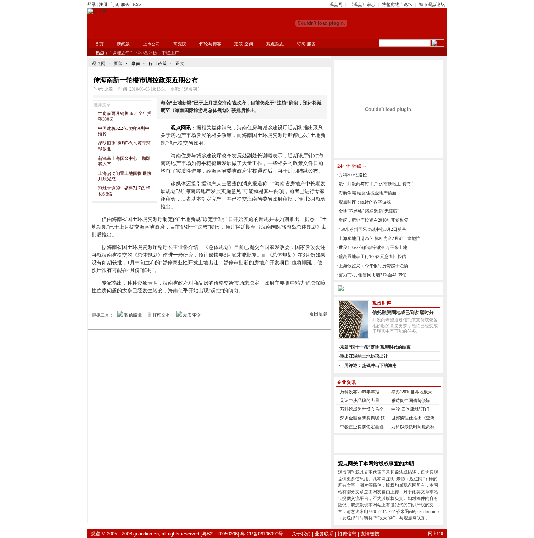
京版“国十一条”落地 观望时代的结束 (375, 347)
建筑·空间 (243, 44)
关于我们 (301, 534)
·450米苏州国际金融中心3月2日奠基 (371, 229)
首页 (99, 44)
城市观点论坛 (432, 4)
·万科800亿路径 (352, 174)
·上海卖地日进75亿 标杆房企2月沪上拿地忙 (378, 238)
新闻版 (123, 44)
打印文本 (161, 315)
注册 (103, 4)
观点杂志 (275, 44)
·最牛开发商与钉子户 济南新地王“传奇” (375, 183)
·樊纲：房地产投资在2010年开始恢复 (372, 220)
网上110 (435, 533)
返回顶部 (318, 313)
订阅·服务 (120, 4)
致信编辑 (133, 315)
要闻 (118, 63)
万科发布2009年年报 (359, 391)
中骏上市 (170, 52)
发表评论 (192, 315)
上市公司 (151, 44)
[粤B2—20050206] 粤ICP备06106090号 (242, 534)
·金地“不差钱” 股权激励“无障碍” (368, 211)
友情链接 (369, 534)
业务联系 (324, 534)
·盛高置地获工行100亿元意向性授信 (371, 256)
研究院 (179, 44)
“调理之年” (121, 52)
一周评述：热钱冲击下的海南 (368, 365)
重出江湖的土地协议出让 (364, 356)
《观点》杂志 (362, 4)
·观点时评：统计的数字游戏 (364, 202)
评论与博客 (210, 44)
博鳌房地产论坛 (397, 4)
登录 (91, 4)
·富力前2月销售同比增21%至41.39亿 (371, 274)
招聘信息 (346, 534)
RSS (137, 4)
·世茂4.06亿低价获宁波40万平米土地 (372, 247)
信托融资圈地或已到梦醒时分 (403, 312)
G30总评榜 (146, 52)
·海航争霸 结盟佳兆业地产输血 (366, 193)
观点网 (336, 4)
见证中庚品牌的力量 (359, 400)
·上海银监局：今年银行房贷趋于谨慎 (372, 265)
